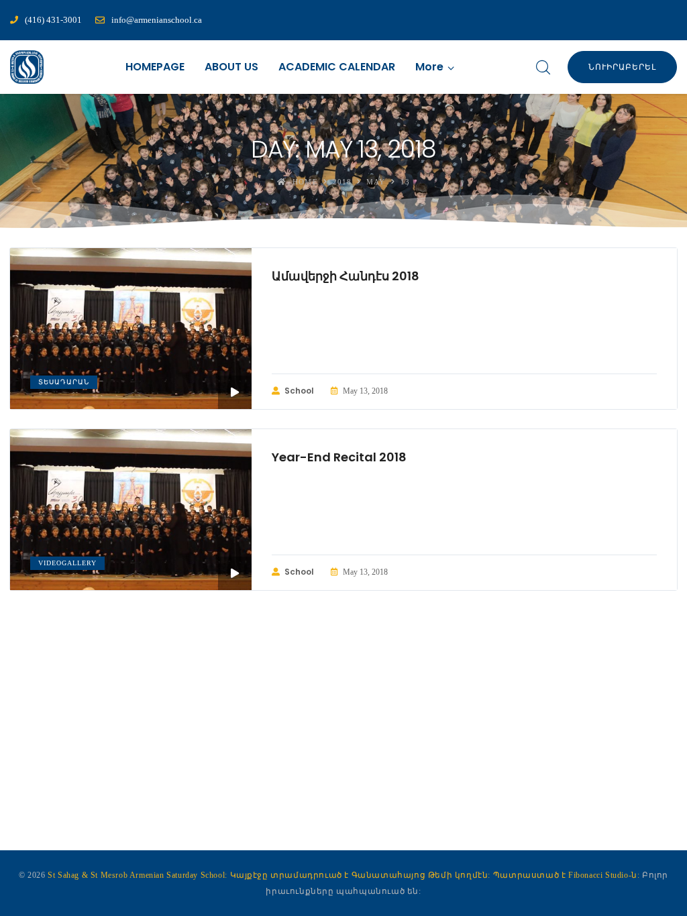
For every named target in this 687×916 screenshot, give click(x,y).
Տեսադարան (63, 382)
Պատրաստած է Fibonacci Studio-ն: (567, 875)
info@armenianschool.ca (156, 20)
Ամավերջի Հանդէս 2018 (345, 276)
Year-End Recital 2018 (339, 457)
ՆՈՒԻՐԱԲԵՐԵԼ (622, 67)
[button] (434, 67)
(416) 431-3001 (53, 20)
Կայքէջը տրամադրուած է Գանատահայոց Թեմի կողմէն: (361, 875)
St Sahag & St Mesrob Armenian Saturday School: (137, 875)
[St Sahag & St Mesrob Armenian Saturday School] (27, 67)
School (299, 390)
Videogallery (67, 563)
